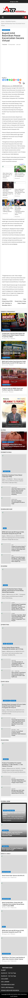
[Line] (12, 80)
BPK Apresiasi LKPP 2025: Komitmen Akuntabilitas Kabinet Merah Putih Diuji (17, 792)
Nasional (6, 759)
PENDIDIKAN (10, 442)
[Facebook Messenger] (18, 80)
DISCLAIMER (4, 979)
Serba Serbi (11, 810)
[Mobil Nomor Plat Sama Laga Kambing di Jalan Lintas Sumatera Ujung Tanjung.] (14, 946)
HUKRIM (5, 585)
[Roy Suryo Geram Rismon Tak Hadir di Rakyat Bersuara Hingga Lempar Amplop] (6, 780)
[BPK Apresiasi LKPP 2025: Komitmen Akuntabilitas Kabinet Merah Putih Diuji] (6, 791)
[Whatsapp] (10, 80)
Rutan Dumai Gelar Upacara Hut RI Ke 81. (13, 875)
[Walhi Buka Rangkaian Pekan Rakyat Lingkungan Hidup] (14, 464)
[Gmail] (16, 80)
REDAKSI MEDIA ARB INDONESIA (10, 990)
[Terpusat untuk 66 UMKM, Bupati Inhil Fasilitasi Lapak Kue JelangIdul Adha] (14, 377)
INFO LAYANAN (5, 981)
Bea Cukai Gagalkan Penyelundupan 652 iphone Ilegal (18, 502)
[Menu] (2, 17)
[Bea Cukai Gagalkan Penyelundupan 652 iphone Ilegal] (6, 502)
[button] (2, 17)
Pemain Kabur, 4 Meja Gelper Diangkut (20, 301)
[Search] (23, 17)
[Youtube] (14, 80)
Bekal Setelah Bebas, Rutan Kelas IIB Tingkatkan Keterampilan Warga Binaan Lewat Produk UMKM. (13, 904)
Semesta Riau (7, 471)
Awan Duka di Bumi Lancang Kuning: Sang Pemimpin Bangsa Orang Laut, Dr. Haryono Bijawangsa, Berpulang (18, 491)
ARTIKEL (4, 442)
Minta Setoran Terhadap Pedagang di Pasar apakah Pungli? (12, 848)
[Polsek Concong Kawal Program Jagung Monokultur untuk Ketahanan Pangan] (6, 733)
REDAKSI (5, 44)
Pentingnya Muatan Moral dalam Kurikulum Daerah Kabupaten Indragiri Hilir (13, 446)
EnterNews (24, 994)
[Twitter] (5, 80)
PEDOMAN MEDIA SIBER (7, 984)
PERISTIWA (10, 643)
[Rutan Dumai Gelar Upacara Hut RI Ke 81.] (14, 864)
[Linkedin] (7, 80)
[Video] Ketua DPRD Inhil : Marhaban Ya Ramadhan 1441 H (7, 302)
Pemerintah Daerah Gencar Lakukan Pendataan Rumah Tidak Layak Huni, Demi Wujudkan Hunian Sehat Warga (18, 722)
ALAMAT (3, 970)
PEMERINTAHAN (6, 329)
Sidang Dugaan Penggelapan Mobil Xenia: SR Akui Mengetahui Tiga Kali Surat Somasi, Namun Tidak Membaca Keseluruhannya (18, 607)
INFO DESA (13, 700)
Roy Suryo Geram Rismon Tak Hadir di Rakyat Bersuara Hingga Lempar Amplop (18, 781)
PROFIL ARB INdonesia (7, 987)
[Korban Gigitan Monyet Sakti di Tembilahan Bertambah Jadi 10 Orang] (14, 636)
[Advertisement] (14, 62)
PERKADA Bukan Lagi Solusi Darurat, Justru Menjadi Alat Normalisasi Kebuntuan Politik (12, 834)
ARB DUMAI (14, 877)
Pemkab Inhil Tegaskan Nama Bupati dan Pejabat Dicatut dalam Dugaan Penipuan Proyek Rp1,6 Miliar (13, 335)
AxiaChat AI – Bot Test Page (8, 973)
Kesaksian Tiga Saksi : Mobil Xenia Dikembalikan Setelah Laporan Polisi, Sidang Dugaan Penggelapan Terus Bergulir (18, 617)
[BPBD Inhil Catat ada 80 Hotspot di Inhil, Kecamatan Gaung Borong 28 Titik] (14, 521)
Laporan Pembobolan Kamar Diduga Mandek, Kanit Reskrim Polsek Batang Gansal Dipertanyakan (12, 590)
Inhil (5, 528)
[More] (20, 80)
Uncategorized (6, 871)
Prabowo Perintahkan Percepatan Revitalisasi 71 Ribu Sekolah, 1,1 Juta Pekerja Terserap (12, 764)
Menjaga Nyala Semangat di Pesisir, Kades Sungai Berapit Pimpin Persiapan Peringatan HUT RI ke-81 (14, 706)
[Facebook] (3, 80)
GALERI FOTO (6, 700)
